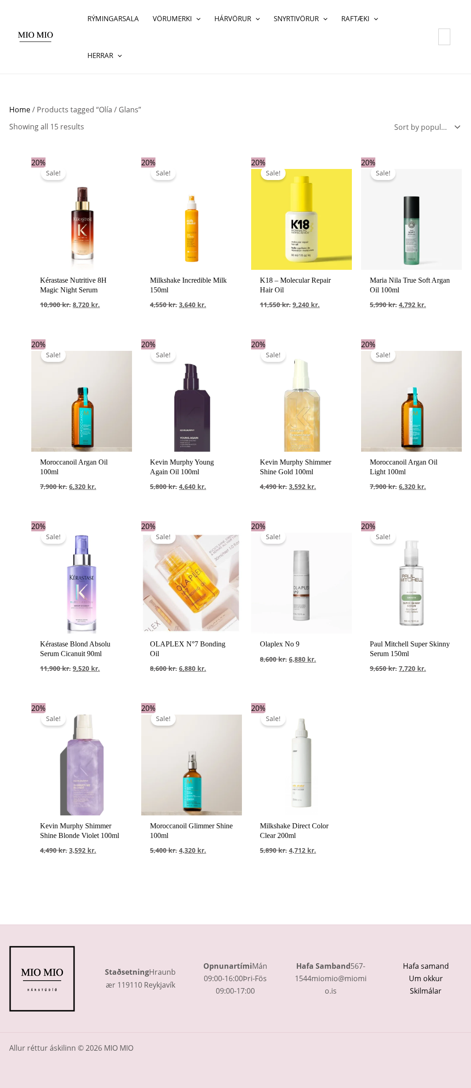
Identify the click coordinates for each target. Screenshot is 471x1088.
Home (19, 110)
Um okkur (426, 978)
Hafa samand (426, 966)
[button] (196, 18)
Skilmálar (426, 991)
